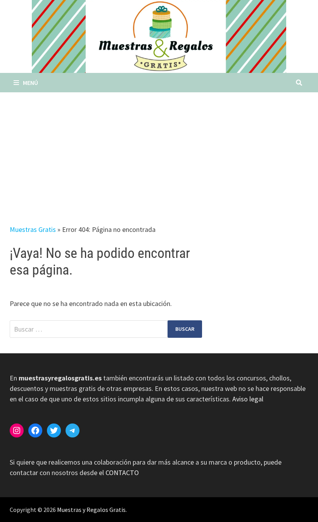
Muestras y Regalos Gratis (91, 509)
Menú (30, 82)
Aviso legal (247, 398)
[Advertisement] (159, 150)
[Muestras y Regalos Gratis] (159, 35)
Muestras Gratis (33, 229)
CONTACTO (122, 472)
